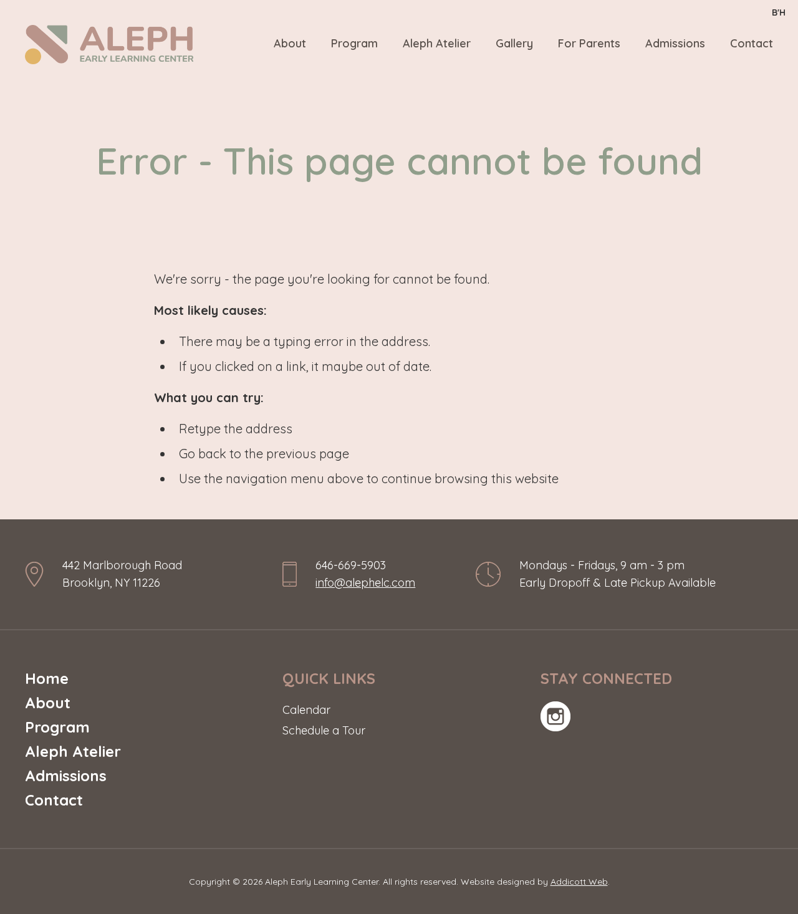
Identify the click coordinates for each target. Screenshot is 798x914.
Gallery (514, 43)
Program (354, 43)
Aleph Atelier (437, 43)
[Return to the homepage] (109, 44)
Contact (751, 43)
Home (47, 678)
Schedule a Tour (323, 730)
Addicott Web (579, 881)
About (290, 43)
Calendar (306, 710)
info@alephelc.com (365, 582)
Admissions (675, 43)
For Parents (589, 43)
